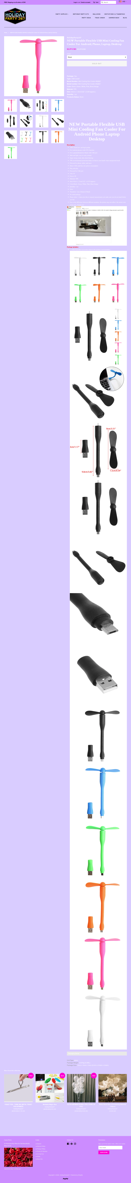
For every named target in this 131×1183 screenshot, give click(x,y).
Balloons (97, 14)
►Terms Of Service (41, 1151)
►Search (38, 1144)
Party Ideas (86, 18)
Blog (125, 18)
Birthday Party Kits (81, 14)
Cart (97, 2)
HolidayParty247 (65, 1175)
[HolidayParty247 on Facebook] (68, 1144)
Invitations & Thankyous (114, 14)
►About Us (39, 1159)
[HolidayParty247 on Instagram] (75, 1144)
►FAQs (38, 1156)
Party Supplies (62, 14)
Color (69, 54)
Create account (85, 2)
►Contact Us (40, 1154)
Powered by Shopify (77, 1175)
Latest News (8, 1140)
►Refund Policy (40, 1146)
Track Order (100, 18)
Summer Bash (114, 18)
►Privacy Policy (40, 1149)
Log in (75, 2)
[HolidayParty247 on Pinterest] (71, 1144)
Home (5, 32)
